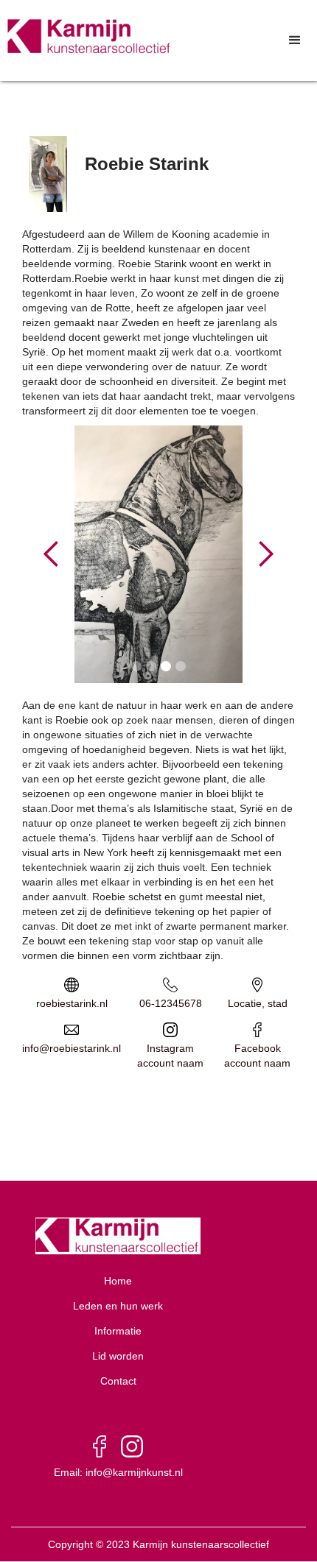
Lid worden (118, 1356)
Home (118, 1281)
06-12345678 (170, 1003)
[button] (295, 40)
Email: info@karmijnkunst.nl (118, 1472)
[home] (86, 36)
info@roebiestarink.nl (71, 1048)
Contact (118, 1381)
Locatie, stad (258, 1003)
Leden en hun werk (118, 1306)
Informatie (118, 1331)
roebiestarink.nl (72, 1003)
